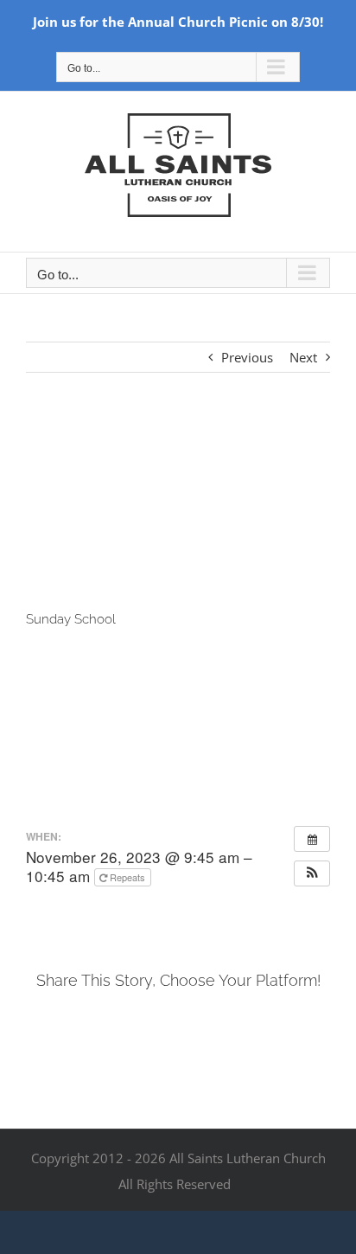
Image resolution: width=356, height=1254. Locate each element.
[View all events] (312, 839)
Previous (247, 357)
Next (303, 357)
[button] (312, 873)
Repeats (127, 877)
